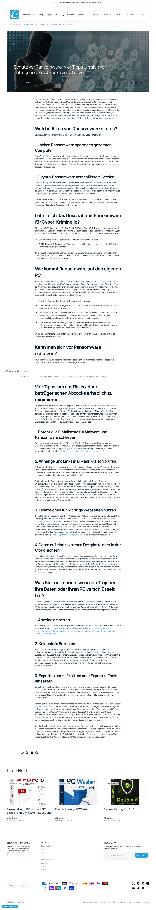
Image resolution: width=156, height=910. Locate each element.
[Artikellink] (30, 800)
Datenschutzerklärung (90, 902)
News (15, 24)
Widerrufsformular (47, 860)
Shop (42, 849)
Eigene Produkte (46, 846)
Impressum (137, 902)
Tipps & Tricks (45, 853)
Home (9, 24)
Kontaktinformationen (125, 902)
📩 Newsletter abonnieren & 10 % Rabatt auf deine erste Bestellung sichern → (79, 2)
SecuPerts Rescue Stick (45, 706)
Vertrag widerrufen (9, 907)
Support (43, 866)
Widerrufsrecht (105, 902)
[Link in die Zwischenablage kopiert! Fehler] (126, 82)
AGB (113, 902)
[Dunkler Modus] (96, 14)
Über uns (44, 863)
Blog (42, 856)
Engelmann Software (19, 902)
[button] (128, 14)
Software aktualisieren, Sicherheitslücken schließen (84, 451)
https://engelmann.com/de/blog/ (49, 521)
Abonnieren (141, 855)
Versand (146, 902)
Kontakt (43, 870)
